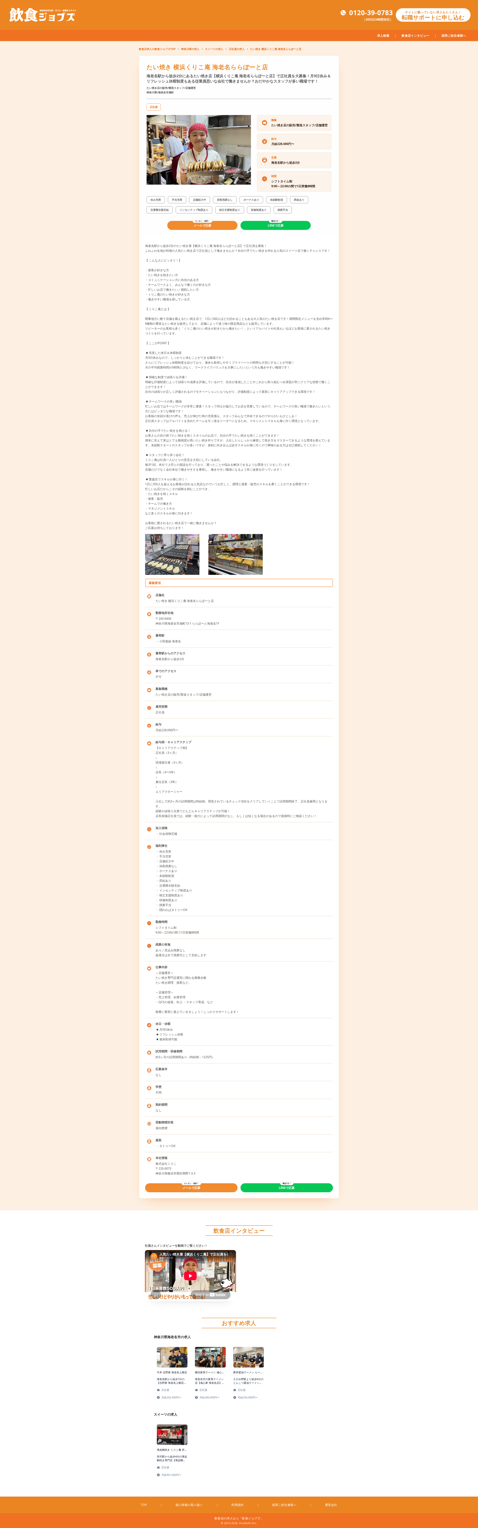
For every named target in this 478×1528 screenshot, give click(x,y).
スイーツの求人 (214, 49)
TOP (144, 1505)
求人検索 (383, 35)
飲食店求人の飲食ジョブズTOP (157, 49)
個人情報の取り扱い (189, 1505)
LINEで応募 (276, 225)
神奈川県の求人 (190, 49)
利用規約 (237, 1505)
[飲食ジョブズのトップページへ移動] (43, 15)
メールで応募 (202, 225)
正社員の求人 (237, 49)
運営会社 (331, 1505)
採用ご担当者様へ (454, 35)
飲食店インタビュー (415, 35)
